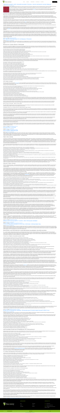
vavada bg (34, 9)
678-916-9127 (48, 403)
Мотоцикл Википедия (10, 130)
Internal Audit (21, 406)
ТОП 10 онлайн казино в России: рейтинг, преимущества (22, 224)
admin (13, 5)
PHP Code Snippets (27, 412)
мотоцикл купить (27, 174)
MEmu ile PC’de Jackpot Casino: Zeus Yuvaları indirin (20, 221)
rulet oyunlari (11, 126)
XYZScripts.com (33, 412)
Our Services (33, 403)
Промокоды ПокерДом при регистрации (20, 348)
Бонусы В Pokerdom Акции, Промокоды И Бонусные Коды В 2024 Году (26, 310)
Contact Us (33, 406)
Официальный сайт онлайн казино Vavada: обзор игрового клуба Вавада (27, 4)
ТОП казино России (12, 309)
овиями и (9, 28)
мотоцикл (10, 219)
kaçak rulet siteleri (9, 127)
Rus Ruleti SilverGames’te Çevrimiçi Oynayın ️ (17, 39)
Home (21, 403)
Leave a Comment (15, 126)
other (6, 126)
